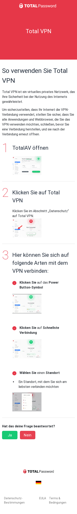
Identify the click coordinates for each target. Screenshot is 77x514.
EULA (42, 498)
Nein (27, 435)
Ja (10, 435)
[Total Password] (38, 6)
